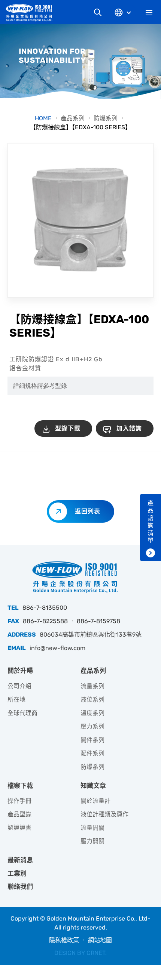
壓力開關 (92, 841)
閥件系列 (92, 739)
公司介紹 (19, 686)
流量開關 (92, 827)
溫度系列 (92, 713)
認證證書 (19, 827)
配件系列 (92, 753)
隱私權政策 (64, 940)
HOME (43, 118)
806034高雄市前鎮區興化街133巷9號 (91, 634)
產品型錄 (19, 814)
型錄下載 (67, 428)
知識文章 (93, 785)
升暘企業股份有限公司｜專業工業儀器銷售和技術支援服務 (32, 12)
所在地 (16, 699)
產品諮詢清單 (151, 521)
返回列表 (87, 511)
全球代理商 (22, 713)
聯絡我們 (20, 886)
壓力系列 (92, 726)
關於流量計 (95, 800)
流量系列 (92, 686)
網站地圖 (100, 940)
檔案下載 (20, 785)
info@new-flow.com (57, 648)
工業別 (17, 873)
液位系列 (92, 699)
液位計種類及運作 (104, 814)
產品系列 (73, 118)
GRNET (95, 952)
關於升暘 (20, 670)
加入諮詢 (129, 428)
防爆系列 (106, 118)
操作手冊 (19, 800)
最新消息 (20, 860)
